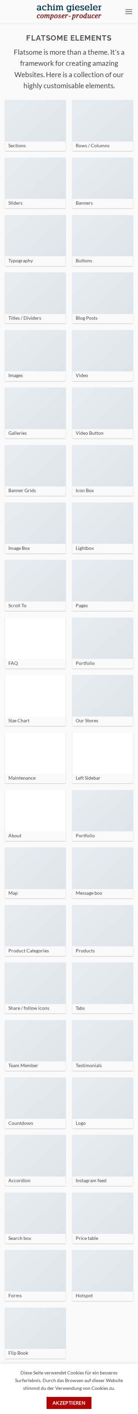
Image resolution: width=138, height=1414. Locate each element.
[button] (129, 11)
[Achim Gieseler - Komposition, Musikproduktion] (69, 11)
